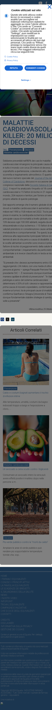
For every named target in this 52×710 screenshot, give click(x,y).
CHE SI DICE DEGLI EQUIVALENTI (18, 611)
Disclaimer (7, 623)
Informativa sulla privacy (16, 626)
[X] (7, 319)
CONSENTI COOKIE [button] (35, 68)
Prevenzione (15, 149)
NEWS (4, 595)
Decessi (29, 149)
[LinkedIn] (12, 319)
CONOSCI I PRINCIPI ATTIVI (15, 582)
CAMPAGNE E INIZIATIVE (14, 607)
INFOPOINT (7, 601)
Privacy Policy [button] (12, 61)
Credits (5, 619)
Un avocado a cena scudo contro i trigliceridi (25, 469)
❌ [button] (50, 7)
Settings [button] (26, 80)
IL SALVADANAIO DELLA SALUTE (17, 591)
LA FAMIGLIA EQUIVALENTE (15, 585)
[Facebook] (2, 319)
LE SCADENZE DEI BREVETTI (15, 588)
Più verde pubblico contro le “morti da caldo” (25, 542)
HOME (4, 575)
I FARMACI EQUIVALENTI (13, 579)
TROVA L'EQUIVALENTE (12, 604)
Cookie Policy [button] (12, 57)
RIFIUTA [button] (14, 68)
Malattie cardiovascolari (16, 152)
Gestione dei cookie (12, 629)
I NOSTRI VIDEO (9, 598)
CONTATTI (6, 614)
